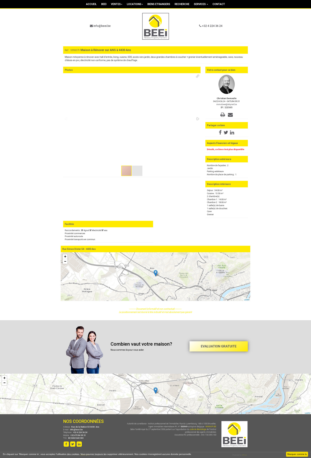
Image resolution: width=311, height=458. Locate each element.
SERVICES (200, 4)
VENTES (116, 4)
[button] (197, 76)
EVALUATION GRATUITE (218, 346)
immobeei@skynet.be (226, 104)
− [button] (65, 261)
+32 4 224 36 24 (211, 26)
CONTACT (219, 4)
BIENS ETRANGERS (158, 4)
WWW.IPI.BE (211, 426)
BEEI (103, 4)
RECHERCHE (182, 4)
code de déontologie (198, 429)
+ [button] (65, 256)
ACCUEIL (91, 4)
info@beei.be (102, 26)
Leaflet (246, 299)
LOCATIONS (134, 4)
